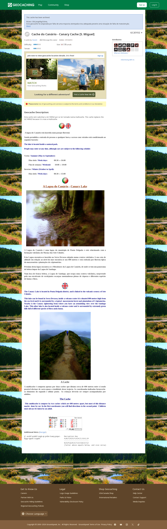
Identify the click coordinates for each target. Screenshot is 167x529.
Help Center (137, 493)
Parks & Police (65, 497)
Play (40, 5)
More (28, 26)
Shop (66, 5)
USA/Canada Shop (106, 493)
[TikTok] (138, 525)
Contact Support (139, 497)
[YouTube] (120, 525)
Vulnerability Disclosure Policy (71, 501)
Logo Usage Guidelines (69, 493)
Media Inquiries (139, 501)
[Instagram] (126, 525)
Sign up (142, 5)
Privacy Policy (106, 524)
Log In (154, 5)
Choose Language (35, 513)
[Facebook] (115, 525)
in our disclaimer (96, 104)
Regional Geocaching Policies (32, 506)
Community (53, 5)
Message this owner (50, 40)
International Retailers (108, 497)
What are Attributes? (121, 53)
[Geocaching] (21, 4)
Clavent (34, 40)
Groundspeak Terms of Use (89, 524)
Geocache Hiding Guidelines (32, 501)
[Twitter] (132, 525)
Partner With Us (27, 497)
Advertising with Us (127, 60)
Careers (24, 493)
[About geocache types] (27, 34)
